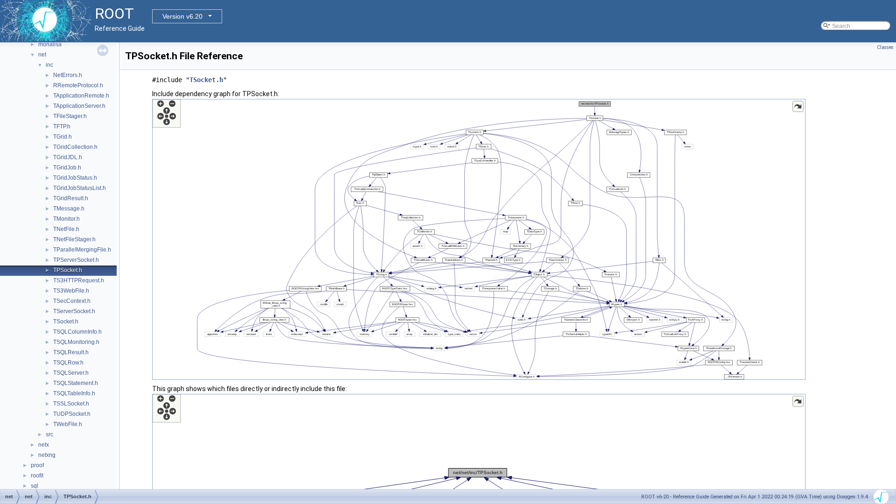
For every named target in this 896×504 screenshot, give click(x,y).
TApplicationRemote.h (81, 95)
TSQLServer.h (71, 373)
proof (37, 465)
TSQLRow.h (68, 362)
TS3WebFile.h (71, 290)
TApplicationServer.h (79, 106)
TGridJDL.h (67, 157)
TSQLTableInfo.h (74, 393)
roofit (37, 475)
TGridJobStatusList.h (79, 188)
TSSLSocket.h (71, 403)
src (49, 434)
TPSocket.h (67, 270)
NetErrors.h (67, 75)
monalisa (50, 44)
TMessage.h (68, 208)
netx (43, 444)
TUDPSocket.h (72, 414)
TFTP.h (61, 126)
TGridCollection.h (75, 147)
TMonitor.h (66, 219)
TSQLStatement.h (75, 383)
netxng (47, 455)
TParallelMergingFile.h (82, 249)
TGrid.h (62, 136)
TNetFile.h (66, 229)
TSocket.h (65, 321)
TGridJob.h (67, 167)
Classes (885, 47)
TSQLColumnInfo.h (77, 332)
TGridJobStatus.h (75, 178)
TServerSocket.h (74, 311)
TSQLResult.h (71, 352)
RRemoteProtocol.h (78, 85)
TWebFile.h (67, 424)
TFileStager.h (70, 116)
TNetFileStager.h (74, 239)
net (42, 54)
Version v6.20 (182, 16)
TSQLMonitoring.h (76, 342)
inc (49, 65)
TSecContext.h (72, 301)
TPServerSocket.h (76, 260)
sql (34, 486)
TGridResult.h (70, 198)
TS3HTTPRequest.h (78, 280)
